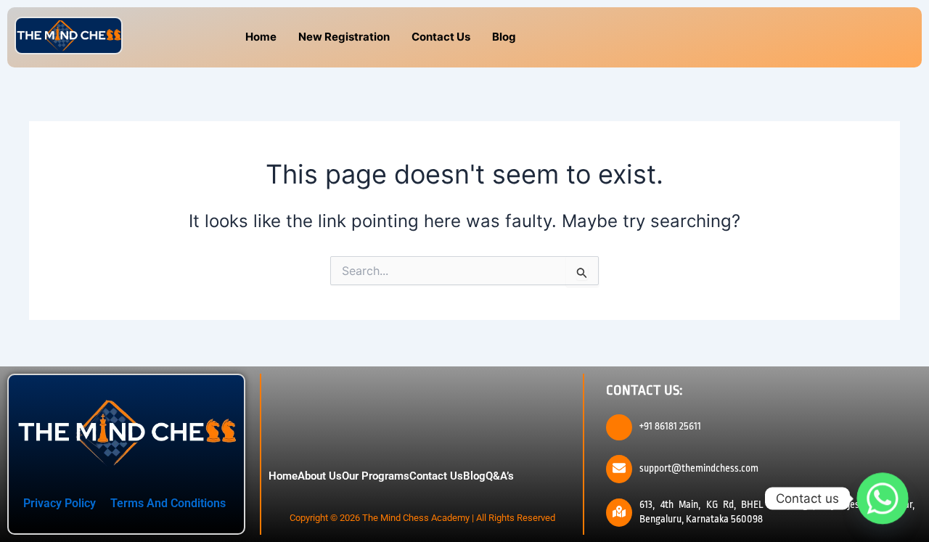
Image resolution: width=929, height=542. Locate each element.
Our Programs (375, 476)
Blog (504, 37)
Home (261, 37)
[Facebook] (737, 38)
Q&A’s (500, 476)
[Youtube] (803, 38)
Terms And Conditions (168, 503)
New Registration (344, 37)
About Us (320, 476)
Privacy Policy (59, 503)
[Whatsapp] (882, 498)
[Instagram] (770, 38)
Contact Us (441, 37)
